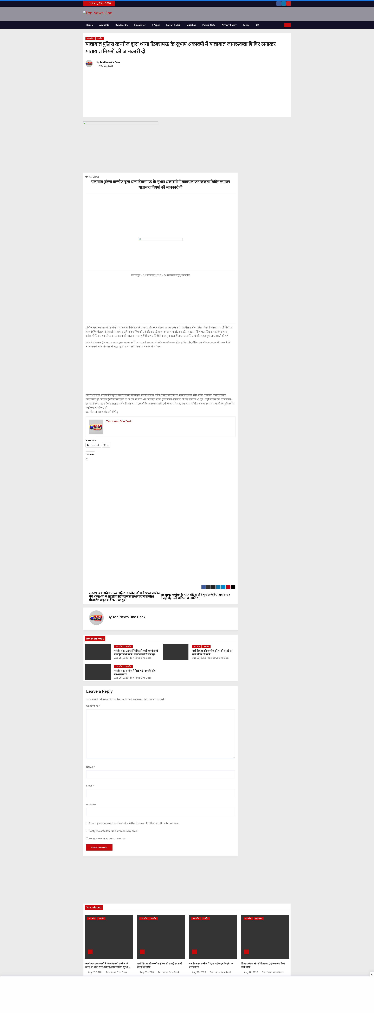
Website (91, 804)
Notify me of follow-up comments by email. (113, 831)
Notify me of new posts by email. (107, 838)
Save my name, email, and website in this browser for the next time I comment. (134, 823)
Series (246, 25)
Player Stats (208, 25)
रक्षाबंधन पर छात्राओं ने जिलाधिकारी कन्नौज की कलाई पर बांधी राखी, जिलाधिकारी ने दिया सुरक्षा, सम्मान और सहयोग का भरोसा (136, 654)
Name (90, 767)
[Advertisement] (187, 92)
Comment (93, 706)
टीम (257, 25)
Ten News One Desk (110, 62)
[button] (282, 25)
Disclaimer (140, 25)
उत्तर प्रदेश (90, 38)
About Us (104, 25)
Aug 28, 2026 (121, 657)
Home (89, 25)
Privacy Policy (229, 25)
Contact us (121, 25)
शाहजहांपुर (258, 918)
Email (90, 785)
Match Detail (173, 25)
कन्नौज (99, 38)
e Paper (156, 25)
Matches (191, 25)
